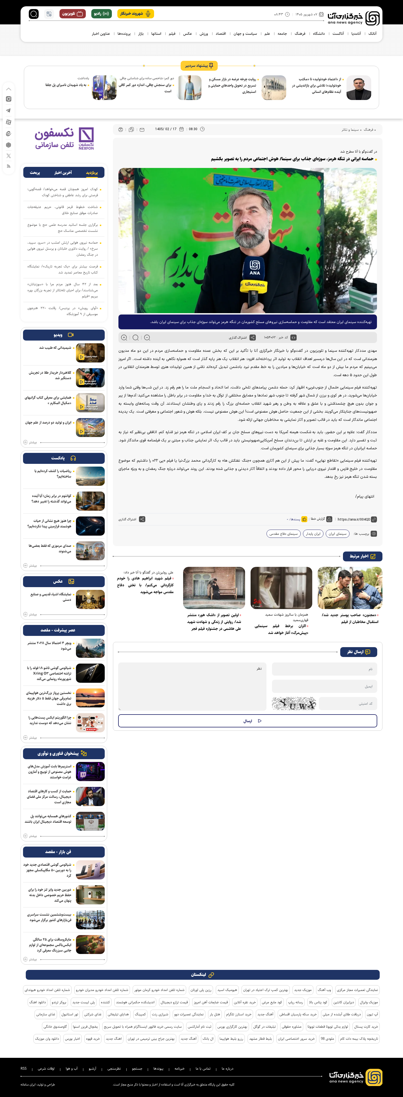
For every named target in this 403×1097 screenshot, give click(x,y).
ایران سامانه (28, 1084)
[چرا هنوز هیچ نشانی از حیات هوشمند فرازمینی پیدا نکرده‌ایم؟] (90, 526)
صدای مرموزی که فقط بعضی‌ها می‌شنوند (50, 548)
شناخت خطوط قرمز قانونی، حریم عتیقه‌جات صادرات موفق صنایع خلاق (62, 210)
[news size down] (147, 337)
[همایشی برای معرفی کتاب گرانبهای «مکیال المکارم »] (90, 402)
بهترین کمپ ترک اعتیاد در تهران (265, 990)
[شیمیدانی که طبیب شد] (90, 352)
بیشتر (33, 442)
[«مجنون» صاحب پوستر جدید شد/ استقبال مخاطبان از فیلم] (350, 588)
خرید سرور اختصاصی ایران (296, 1038)
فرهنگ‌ (368, 129)
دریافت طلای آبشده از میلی (342, 1014)
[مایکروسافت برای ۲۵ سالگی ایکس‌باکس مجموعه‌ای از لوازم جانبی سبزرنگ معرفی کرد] (90, 944)
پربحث (35, 173)
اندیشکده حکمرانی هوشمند (135, 1002)
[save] (131, 129)
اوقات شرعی (46, 1068)
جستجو (137, 1068)
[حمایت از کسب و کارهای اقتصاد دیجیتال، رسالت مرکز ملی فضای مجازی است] (90, 796)
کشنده (105, 1002)
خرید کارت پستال (366, 1026)
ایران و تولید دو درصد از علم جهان (48, 422)
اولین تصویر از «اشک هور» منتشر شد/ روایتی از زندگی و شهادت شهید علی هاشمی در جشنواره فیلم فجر (214, 622)
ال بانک (208, 1038)
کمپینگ (140, 1014)
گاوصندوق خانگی (55, 1026)
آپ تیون (372, 1014)
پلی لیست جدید (83, 1002)
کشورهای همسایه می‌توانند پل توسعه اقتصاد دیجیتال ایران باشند (48, 818)
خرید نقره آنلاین (245, 1002)
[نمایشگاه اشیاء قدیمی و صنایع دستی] (90, 599)
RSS (24, 1068)
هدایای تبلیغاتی (118, 1014)
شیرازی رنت (160, 1014)
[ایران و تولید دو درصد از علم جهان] (90, 427)
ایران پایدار (313, 533)
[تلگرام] (9, 110)
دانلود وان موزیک (47, 1038)
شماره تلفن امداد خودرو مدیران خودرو (102, 990)
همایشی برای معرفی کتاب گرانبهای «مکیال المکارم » (48, 400)
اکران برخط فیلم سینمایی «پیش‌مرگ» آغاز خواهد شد (281, 629)
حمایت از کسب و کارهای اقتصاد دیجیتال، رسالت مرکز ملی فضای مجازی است (49, 797)
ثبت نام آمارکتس (199, 1026)
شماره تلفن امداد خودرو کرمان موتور (159, 990)
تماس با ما (203, 1068)
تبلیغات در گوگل (264, 1026)
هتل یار (215, 1014)
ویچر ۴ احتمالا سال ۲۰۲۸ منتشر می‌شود (49, 645)
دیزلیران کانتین (343, 1002)
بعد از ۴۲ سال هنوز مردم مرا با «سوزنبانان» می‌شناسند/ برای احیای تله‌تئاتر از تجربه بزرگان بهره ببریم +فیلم (62, 290)
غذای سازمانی (45, 1014)
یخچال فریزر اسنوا (85, 1026)
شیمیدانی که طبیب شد (55, 347)
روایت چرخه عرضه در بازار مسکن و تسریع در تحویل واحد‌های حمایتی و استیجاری (232, 85)
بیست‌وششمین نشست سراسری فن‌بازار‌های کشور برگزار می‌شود (49, 917)
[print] (120, 129)
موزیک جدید (303, 990)
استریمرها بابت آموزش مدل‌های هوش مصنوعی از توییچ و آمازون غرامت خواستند (49, 772)
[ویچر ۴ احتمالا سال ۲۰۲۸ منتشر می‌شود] (90, 648)
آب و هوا (72, 1068)
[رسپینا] (64, 138)
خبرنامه (180, 1068)
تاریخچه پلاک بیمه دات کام (359, 1038)
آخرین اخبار (63, 173)
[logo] (354, 18)
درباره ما (227, 1068)
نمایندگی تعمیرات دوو (189, 1014)
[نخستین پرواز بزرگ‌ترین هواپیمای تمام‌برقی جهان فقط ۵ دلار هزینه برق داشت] (90, 698)
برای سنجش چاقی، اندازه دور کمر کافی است (145, 88)
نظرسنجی (114, 1068)
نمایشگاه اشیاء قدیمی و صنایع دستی (50, 597)
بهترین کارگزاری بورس (232, 1026)
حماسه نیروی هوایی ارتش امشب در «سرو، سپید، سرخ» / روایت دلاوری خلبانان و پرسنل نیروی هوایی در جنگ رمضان (62, 248)
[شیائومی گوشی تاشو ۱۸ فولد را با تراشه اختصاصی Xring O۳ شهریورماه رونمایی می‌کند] (90, 673)
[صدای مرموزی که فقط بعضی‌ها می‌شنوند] (90, 551)
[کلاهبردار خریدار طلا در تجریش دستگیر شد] (90, 377)
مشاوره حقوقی (292, 1026)
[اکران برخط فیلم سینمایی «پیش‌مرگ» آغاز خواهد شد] (282, 588)
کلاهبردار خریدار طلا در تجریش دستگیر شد (50, 375)
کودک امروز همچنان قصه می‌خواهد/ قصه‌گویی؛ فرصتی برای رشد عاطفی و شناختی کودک (62, 192)
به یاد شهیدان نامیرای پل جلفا (66, 85)
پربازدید (92, 173)
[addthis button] (252, 338)
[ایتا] (9, 133)
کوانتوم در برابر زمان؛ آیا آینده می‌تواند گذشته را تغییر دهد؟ (51, 498)
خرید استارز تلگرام (238, 1014)
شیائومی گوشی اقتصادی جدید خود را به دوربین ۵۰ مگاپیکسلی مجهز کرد (47, 870)
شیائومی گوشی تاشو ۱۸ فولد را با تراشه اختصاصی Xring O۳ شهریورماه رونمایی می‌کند (49, 673)
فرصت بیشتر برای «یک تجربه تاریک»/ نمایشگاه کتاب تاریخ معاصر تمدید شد (62, 269)
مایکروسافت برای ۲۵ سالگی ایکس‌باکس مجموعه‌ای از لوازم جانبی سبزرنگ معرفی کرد (50, 945)
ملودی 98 (327, 1038)
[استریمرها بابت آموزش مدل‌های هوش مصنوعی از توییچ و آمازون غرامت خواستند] (90, 771)
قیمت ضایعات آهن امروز (211, 1002)
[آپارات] (9, 122)
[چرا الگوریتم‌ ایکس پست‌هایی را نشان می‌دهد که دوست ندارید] (90, 722)
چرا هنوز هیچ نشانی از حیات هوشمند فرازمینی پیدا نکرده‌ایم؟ (49, 523)
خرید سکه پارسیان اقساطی (298, 1014)
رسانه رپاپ (295, 1002)
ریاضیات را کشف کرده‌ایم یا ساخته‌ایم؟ (53, 473)
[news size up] (124, 337)
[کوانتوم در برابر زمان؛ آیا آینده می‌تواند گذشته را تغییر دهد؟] (90, 501)
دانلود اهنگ (37, 1002)
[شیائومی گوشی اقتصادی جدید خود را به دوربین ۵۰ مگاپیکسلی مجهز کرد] (90, 869)
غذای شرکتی (93, 1014)
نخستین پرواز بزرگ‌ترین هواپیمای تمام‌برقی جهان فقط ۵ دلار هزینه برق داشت (48, 698)
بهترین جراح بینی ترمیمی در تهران (151, 1038)
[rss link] (9, 166)
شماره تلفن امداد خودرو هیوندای (47, 990)
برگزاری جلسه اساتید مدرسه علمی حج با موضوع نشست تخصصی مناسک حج (62, 227)
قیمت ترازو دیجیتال (174, 1002)
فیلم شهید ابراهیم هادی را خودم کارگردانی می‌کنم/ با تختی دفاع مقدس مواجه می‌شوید (145, 585)
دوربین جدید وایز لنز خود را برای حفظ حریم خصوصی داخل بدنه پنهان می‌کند (49, 895)
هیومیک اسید (227, 990)
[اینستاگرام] (9, 98)
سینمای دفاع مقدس (283, 533)
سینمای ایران (338, 533)
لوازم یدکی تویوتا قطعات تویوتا (328, 1026)
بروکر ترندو (59, 1002)
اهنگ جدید (114, 1038)
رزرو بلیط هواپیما (231, 1038)
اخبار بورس (72, 1038)
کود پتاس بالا (318, 1002)
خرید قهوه (93, 1038)
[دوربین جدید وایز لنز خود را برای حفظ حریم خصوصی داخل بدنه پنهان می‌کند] (90, 894)
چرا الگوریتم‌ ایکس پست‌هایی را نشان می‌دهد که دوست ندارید (50, 720)
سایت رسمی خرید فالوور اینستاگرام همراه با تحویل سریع (143, 1026)
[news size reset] (135, 337)
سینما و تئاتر (350, 129)
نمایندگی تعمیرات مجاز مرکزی (357, 990)
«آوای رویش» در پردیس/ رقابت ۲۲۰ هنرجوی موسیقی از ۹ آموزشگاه (62, 311)
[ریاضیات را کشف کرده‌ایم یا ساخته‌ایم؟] (90, 476)
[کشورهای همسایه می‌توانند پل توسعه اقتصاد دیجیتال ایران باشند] (90, 821)
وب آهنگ (324, 990)
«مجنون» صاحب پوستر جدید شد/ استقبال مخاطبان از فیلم (350, 618)
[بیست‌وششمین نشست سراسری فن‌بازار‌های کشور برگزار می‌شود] (90, 919)
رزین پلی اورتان (201, 990)
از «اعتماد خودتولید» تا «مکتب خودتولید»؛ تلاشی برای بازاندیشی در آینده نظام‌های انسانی (316, 85)
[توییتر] (8, 155)
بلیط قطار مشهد (260, 1038)
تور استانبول (69, 1014)
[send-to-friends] (142, 129)
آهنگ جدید (265, 1014)
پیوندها (158, 1068)
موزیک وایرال (369, 1002)
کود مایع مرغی (272, 1002)
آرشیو (92, 1068)
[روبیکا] (8, 144)
